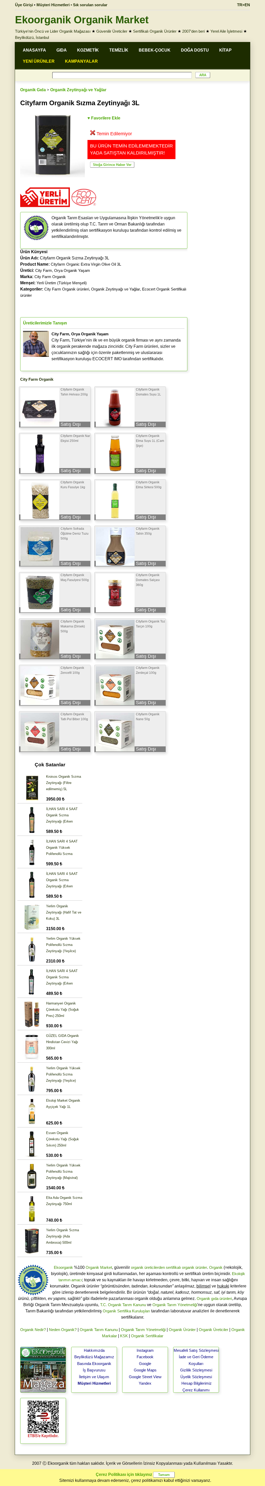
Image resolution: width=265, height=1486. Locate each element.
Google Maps (145, 1370)
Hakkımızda (94, 1350)
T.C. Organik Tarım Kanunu (123, 1305)
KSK (124, 1336)
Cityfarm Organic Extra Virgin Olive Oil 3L (86, 264)
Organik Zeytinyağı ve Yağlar (78, 90)
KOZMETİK (88, 50)
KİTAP (225, 50)
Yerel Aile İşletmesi (226, 31)
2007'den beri (193, 31)
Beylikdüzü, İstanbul (32, 37)
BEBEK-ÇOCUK (155, 50)
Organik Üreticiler (213, 1329)
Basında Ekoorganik (94, 1363)
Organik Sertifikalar (147, 1336)
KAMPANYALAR (81, 61)
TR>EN (243, 5)
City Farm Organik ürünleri (66, 289)
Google (145, 1363)
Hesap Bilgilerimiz (196, 1383)
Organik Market (99, 1267)
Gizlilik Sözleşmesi (196, 1370)
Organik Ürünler (182, 1329)
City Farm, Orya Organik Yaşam (62, 270)
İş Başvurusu (94, 1370)
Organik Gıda (33, 90)
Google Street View (145, 1377)
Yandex (145, 1383)
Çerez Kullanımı (196, 1390)
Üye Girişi (24, 5)
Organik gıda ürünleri (214, 1298)
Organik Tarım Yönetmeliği (174, 1305)
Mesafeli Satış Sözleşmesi (196, 1350)
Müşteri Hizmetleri (94, 1383)
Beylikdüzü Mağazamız (94, 1357)
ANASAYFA (34, 50)
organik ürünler (194, 1267)
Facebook (145, 1357)
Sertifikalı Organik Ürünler (154, 31)
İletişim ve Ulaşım (94, 1377)
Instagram (145, 1350)
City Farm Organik (50, 276)
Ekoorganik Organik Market (82, 19)
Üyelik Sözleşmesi (196, 1377)
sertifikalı (173, 1267)
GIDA (61, 50)
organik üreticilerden (148, 1267)
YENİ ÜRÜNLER (39, 61)
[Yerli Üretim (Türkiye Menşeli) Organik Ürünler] (45, 209)
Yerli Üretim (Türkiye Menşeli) (61, 283)
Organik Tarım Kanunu (99, 1329)
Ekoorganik (63, 1267)
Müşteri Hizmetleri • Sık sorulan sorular (71, 5)
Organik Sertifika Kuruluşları (126, 1311)
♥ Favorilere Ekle (103, 118)
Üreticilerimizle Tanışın (45, 323)
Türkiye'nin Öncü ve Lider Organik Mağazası (53, 31)
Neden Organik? (63, 1329)
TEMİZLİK (118, 50)
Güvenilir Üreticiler (111, 31)
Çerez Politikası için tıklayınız (124, 1474)
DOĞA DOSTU (195, 50)
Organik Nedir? (33, 1329)
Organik (216, 1267)
